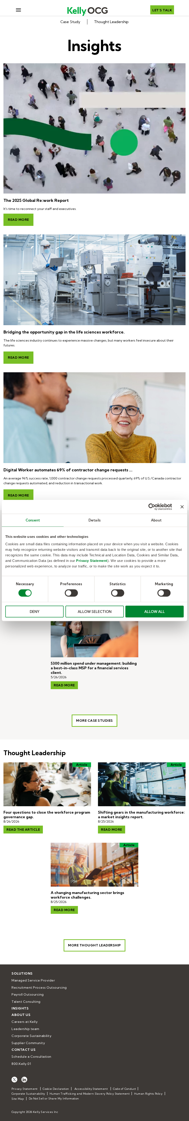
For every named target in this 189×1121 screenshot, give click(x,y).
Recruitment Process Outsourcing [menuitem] (39, 987)
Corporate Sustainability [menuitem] (31, 1036)
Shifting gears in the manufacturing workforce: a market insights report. (141, 814)
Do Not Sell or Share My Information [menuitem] (54, 1098)
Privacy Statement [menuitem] (25, 1089)
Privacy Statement (91, 560)
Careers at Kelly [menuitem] (25, 1022)
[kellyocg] (14, 1079)
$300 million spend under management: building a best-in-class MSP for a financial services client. (94, 668)
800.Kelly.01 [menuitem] (21, 1064)
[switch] (71, 593)
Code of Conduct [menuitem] (124, 1089)
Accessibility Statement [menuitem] (91, 1089)
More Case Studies (94, 720)
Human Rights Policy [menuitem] (148, 1093)
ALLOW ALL (154, 611)
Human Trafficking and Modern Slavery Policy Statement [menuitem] (90, 1093)
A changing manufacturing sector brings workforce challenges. (87, 895)
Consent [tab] (33, 520)
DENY (34, 611)
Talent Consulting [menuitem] (26, 1002)
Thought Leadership (111, 21)
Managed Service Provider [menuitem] (33, 980)
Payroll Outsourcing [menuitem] (28, 994)
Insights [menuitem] (20, 1008)
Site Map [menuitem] (18, 1098)
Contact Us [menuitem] (23, 1050)
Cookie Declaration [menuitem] (56, 1089)
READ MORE (111, 829)
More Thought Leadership (94, 945)
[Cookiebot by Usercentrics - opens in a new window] (152, 506)
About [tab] (156, 520)
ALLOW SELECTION (95, 611)
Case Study (70, 21)
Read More (18, 220)
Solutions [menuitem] (22, 973)
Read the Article (23, 829)
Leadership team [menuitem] (25, 1029)
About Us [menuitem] (21, 1015)
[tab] (94, 22)
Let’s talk (162, 10)
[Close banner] (182, 507)
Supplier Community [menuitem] (28, 1043)
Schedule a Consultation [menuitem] (31, 1056)
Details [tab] (94, 520)
